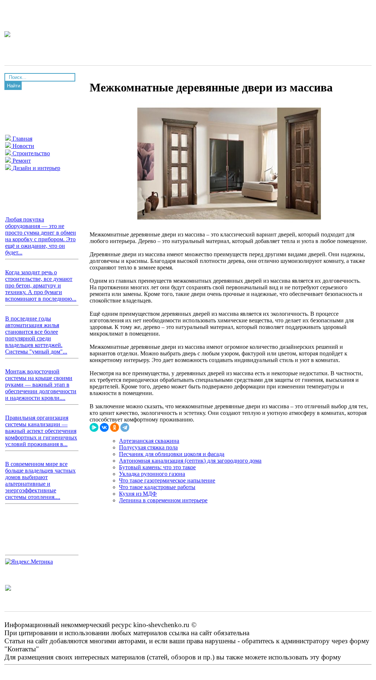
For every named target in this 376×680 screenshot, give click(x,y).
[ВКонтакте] (104, 427)
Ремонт (21, 161)
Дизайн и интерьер (35, 168)
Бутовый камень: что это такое (157, 467)
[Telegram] (124, 427)
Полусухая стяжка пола (148, 447)
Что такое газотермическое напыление (167, 480)
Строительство (30, 153)
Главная (21, 138)
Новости (22, 146)
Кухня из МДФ (138, 494)
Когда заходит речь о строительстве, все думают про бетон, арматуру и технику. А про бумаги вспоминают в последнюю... (40, 285)
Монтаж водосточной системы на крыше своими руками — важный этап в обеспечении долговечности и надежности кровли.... (40, 384)
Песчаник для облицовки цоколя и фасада (171, 454)
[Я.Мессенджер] (94, 427)
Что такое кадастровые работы (157, 487)
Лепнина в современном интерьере (163, 500)
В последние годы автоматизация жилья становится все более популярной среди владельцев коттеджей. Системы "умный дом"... (36, 335)
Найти (13, 85)
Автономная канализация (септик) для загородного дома (190, 460)
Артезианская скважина (149, 441)
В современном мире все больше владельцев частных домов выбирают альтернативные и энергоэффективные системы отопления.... (40, 480)
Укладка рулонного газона (152, 474)
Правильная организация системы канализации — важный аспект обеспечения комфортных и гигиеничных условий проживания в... (41, 431)
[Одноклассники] (114, 427)
